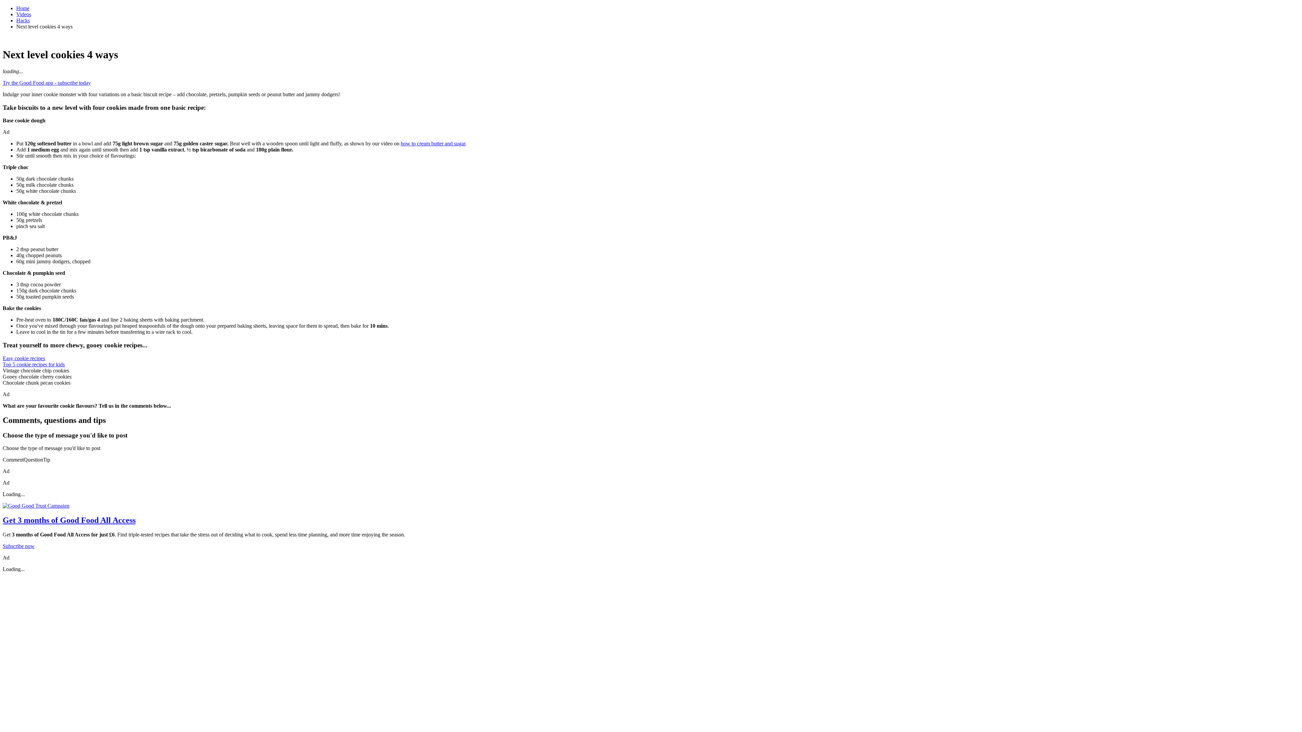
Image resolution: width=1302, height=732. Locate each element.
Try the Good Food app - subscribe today (47, 83)
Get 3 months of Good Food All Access (69, 520)
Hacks (23, 20)
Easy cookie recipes (24, 358)
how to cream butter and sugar (433, 143)
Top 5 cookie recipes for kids (34, 364)
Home (22, 8)
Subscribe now (19, 546)
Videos (23, 14)
